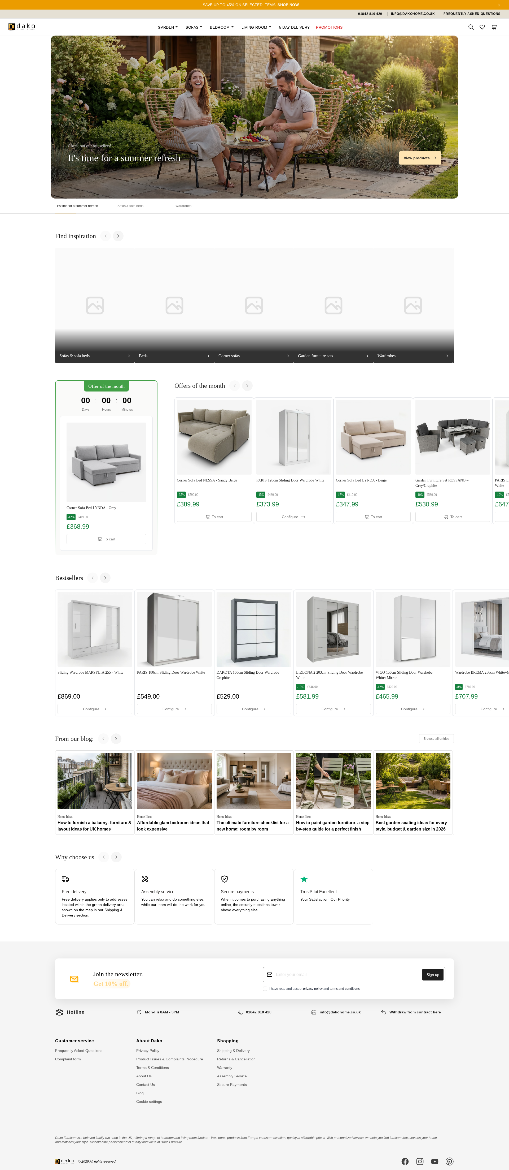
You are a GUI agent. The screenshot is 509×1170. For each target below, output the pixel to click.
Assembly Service (232, 1076)
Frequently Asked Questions (78, 1050)
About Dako (149, 1041)
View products (417, 158)
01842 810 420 (258, 1012)
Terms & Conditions (152, 1067)
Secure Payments (232, 1084)
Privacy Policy (147, 1050)
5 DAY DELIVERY (294, 27)
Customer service (74, 1041)
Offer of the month (106, 386)
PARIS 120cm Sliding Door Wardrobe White (290, 480)
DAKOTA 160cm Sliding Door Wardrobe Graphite (248, 675)
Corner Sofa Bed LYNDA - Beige (361, 480)
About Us (144, 1076)
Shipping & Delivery (233, 1050)
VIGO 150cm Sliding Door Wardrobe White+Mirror (404, 675)
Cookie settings (149, 1101)
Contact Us (145, 1084)
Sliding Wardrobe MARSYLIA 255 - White (90, 672)
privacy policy (313, 989)
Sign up (433, 975)
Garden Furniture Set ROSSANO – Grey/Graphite (441, 483)
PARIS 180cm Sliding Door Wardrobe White (171, 672)
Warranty (224, 1067)
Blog (140, 1093)
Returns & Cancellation (236, 1059)
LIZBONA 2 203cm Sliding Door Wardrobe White (329, 675)
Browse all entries (436, 739)
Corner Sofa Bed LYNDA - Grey (91, 508)
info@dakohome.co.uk (340, 1012)
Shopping (228, 1041)
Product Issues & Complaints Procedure (169, 1059)
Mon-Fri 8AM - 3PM (162, 1012)
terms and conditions (345, 989)
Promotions (329, 27)
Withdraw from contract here (415, 1012)
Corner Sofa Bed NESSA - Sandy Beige (207, 480)
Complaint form (68, 1059)
